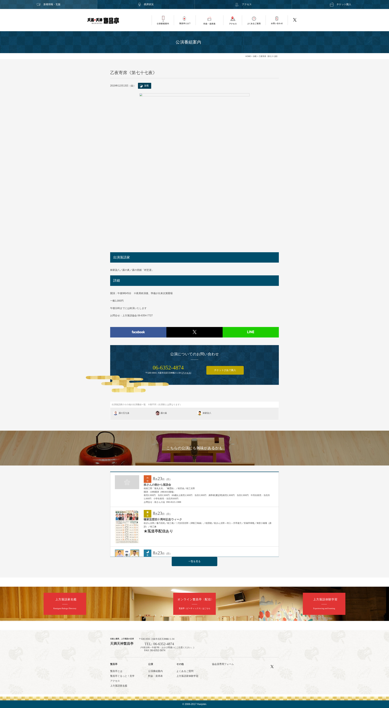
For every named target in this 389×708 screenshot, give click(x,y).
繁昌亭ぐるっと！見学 (122, 676)
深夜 (255, 56)
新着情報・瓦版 (51, 4)
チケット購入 (344, 4)
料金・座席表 (155, 676)
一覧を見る (194, 561)
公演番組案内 (155, 671)
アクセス (247, 4)
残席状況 (149, 4)
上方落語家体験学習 (187, 676)
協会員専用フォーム (223, 664)
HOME (248, 56)
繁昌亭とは (116, 671)
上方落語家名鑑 (118, 685)
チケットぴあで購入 (225, 370)
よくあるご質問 (184, 671)
